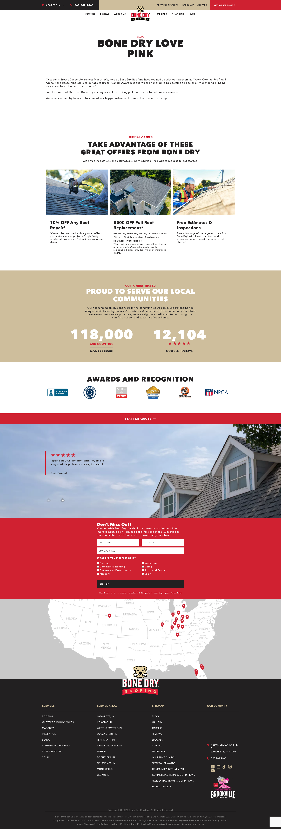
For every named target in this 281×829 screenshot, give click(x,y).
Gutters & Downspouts (58, 722)
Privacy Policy (176, 593)
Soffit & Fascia (52, 751)
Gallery (157, 722)
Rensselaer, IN (106, 763)
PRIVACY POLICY (161, 786)
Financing (178, 14)
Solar (148, 573)
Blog (192, 14)
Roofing (104, 563)
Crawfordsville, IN (109, 745)
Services (90, 14)
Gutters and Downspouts (115, 570)
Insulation (151, 563)
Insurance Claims (163, 757)
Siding (148, 566)
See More (103, 774)
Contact (158, 745)
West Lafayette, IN (109, 728)
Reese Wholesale (73, 82)
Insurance (188, 5)
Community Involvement (168, 769)
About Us (120, 14)
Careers (202, 5)
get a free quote (224, 5)
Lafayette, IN (105, 716)
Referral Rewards (168, 5)
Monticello (105, 769)
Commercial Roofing (112, 566)
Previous (49, 500)
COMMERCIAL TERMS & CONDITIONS (173, 774)
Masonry (105, 573)
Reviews (104, 14)
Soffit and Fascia (155, 570)
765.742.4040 (218, 758)
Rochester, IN (106, 757)
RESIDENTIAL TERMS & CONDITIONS (173, 780)
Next (62, 500)
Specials (162, 14)
